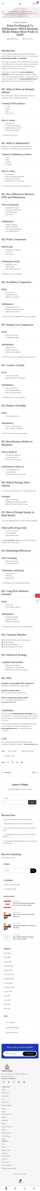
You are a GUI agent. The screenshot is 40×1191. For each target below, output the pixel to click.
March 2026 (8, 962)
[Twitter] (12, 762)
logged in (18, 789)
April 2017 (7, 1008)
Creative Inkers (13, 39)
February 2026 (9, 966)
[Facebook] (8, 762)
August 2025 (8, 991)
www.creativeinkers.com (28, 79)
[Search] (33, 870)
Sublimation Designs (13, 11)
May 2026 (7, 953)
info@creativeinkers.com (8, 1076)
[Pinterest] (22, 762)
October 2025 (9, 983)
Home (3, 11)
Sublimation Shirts (12, 1032)
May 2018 (7, 1004)
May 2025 (7, 1000)
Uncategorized (9, 889)
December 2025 (9, 974)
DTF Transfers (10, 1022)
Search (6, 798)
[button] (36, 3)
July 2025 (7, 996)
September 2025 (9, 987)
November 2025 (9, 979)
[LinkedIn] (17, 762)
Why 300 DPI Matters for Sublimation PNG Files (19, 824)
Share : (4, 762)
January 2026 (9, 970)
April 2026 (7, 957)
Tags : (3, 751)
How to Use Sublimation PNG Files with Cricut (18, 819)
